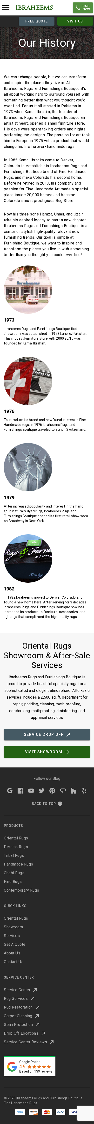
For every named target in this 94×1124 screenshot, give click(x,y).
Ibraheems (24, 1098)
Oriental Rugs (16, 838)
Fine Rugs (13, 881)
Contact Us (13, 961)
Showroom (13, 927)
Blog (56, 778)
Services (12, 935)
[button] (83, 7)
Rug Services (16, 998)
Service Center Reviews (25, 1042)
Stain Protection (18, 1024)
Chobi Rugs (14, 873)
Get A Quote (15, 944)
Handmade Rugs (18, 864)
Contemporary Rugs (21, 890)
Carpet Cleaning (18, 1016)
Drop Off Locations (21, 1033)
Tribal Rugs (14, 855)
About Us (12, 953)
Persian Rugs (16, 847)
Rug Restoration (18, 1007)
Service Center (17, 990)
